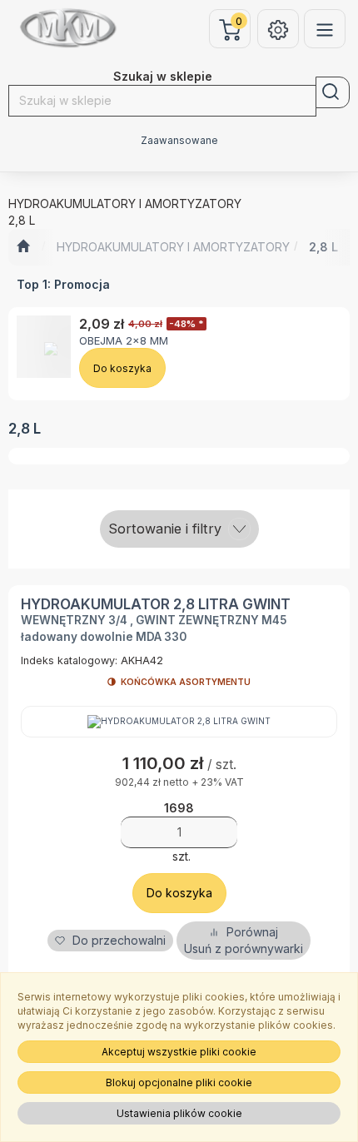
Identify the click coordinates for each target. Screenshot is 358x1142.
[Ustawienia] (278, 28)
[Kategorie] (325, 28)
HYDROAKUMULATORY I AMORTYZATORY (173, 247)
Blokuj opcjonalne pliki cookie (179, 1082)
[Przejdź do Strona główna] (22, 247)
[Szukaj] (333, 92)
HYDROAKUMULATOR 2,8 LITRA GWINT (156, 604)
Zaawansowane (179, 140)
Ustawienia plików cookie (179, 1113)
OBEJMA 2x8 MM (123, 340)
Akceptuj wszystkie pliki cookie (179, 1051)
